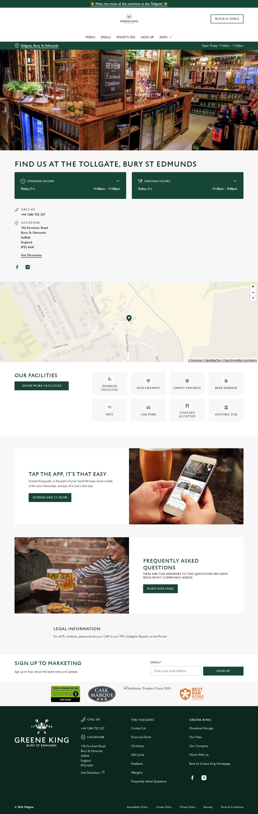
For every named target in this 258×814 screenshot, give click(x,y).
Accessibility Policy (137, 807)
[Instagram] (27, 267)
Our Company (198, 746)
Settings (207, 45)
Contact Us (138, 728)
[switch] (116, 45)
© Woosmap (195, 360)
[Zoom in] (253, 286)
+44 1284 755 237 (33, 214)
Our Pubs (195, 737)
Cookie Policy (164, 807)
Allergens (137, 772)
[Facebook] (17, 267)
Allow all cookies (224, 10)
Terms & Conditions (232, 807)
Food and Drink (141, 737)
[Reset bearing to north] (253, 298)
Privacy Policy (187, 807)
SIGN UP (223, 671)
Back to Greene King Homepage (209, 763)
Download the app (201, 728)
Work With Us (199, 755)
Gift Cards (137, 755)
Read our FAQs (160, 588)
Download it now (50, 497)
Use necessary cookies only (224, 24)
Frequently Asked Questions (149, 781)
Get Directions (31, 255)
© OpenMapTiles (212, 360)
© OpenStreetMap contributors (239, 360)
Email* (155, 662)
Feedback (137, 763)
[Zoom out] (253, 292)
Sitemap (207, 807)
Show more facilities (41, 385)
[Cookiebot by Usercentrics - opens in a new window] (26, 45)
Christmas (137, 746)
